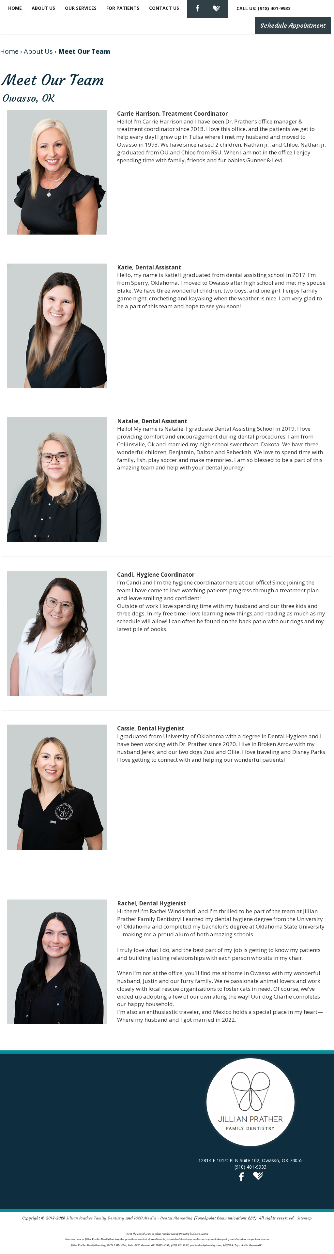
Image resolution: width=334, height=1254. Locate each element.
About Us (43, 8)
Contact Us (164, 8)
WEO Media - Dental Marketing (163, 1218)
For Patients (122, 8)
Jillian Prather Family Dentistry (95, 1218)
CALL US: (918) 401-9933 (263, 8)
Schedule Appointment (293, 25)
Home (15, 8)
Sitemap (304, 1218)
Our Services (81, 8)
